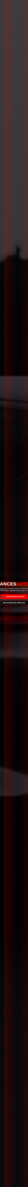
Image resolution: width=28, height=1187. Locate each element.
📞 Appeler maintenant (14, 596)
